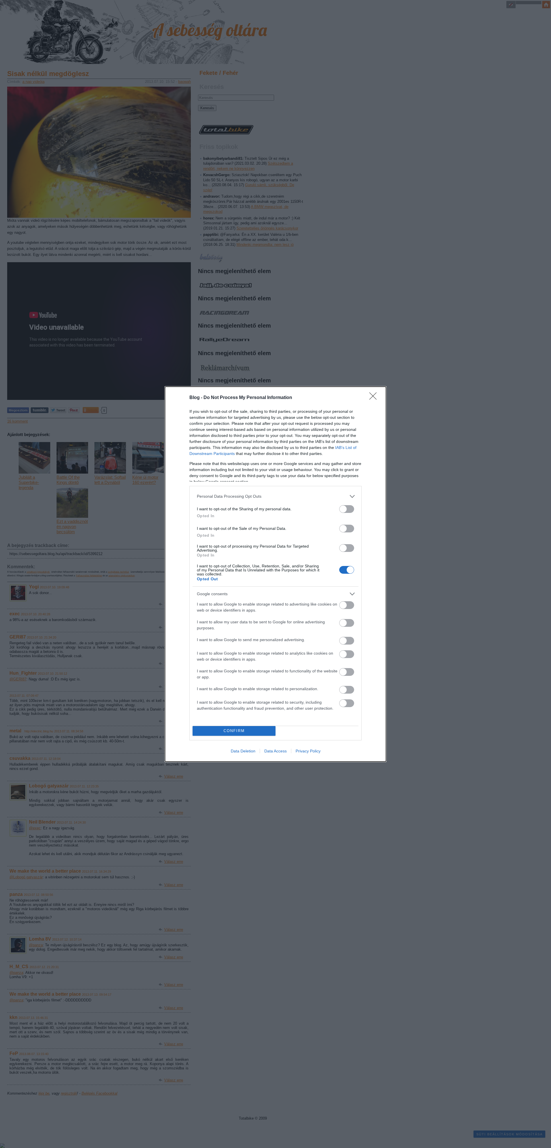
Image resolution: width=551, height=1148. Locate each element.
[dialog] (275, 574)
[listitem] (275, 496)
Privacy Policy (308, 751)
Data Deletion (243, 751)
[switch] (346, 509)
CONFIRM (234, 731)
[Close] (374, 397)
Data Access (275, 751)
